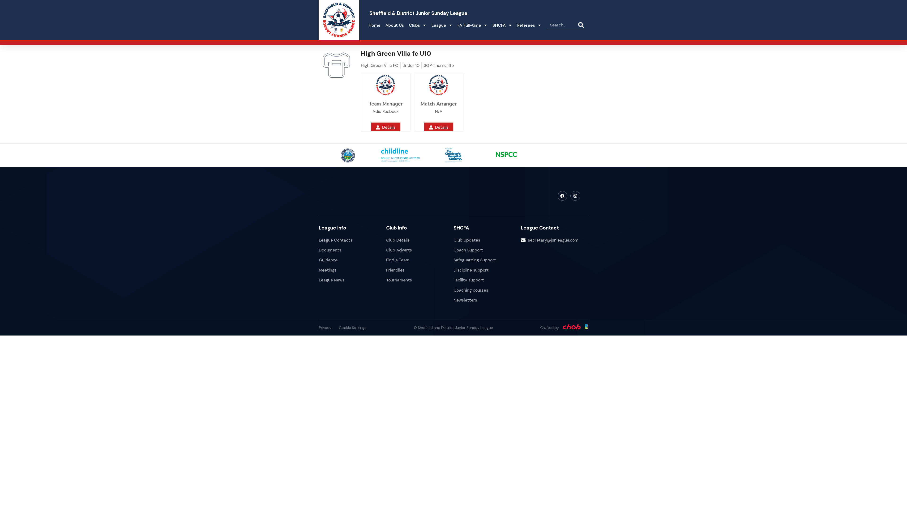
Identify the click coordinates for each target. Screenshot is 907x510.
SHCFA (499, 25)
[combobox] (562, 25)
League (439, 25)
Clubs (414, 25)
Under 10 (410, 65)
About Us (394, 25)
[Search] (582, 25)
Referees (526, 25)
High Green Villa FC (379, 65)
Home (375, 25)
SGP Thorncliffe (439, 65)
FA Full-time (469, 25)
